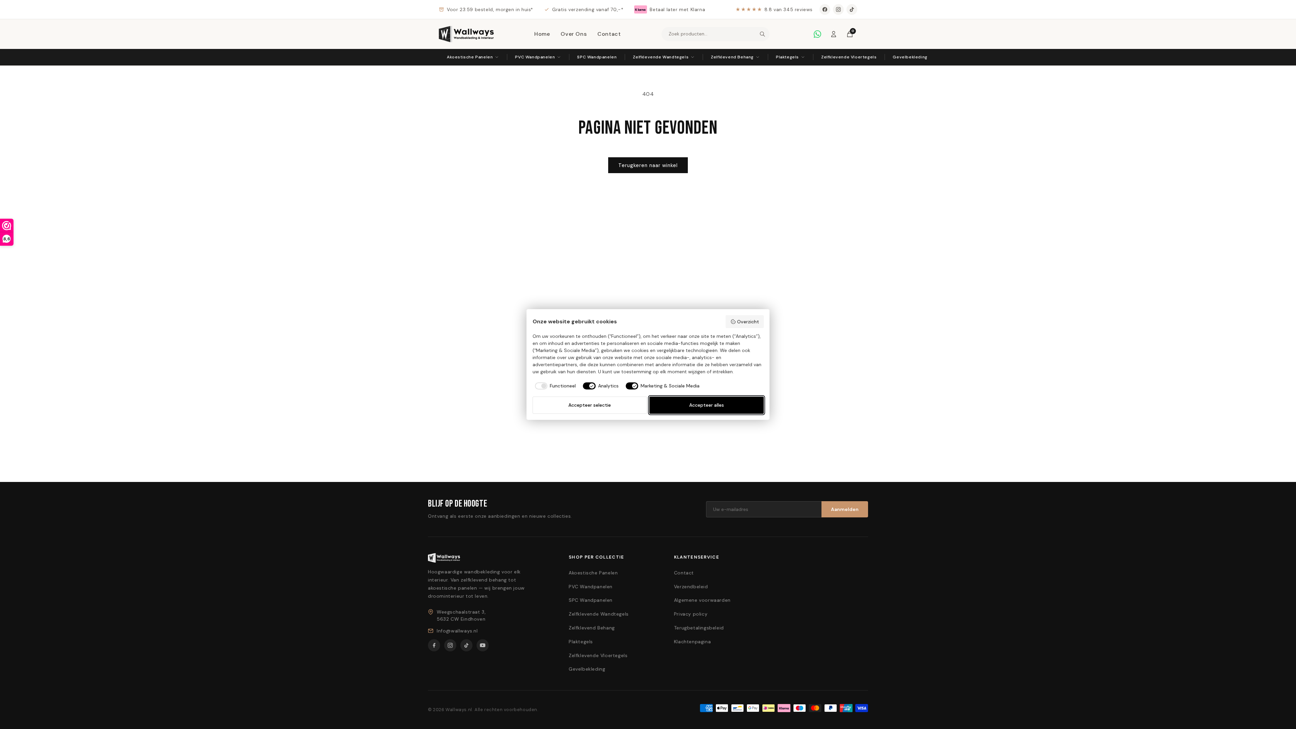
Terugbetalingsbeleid (699, 628)
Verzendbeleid (691, 587)
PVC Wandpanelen (535, 57)
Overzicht (748, 322)
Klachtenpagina (692, 642)
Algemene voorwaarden (702, 600)
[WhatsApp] (817, 34)
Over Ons (574, 33)
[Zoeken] (762, 34)
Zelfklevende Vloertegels (848, 57)
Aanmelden (845, 509)
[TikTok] (851, 9)
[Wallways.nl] (466, 34)
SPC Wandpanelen (597, 57)
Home (542, 33)
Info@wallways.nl (457, 631)
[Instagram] (838, 9)
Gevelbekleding (910, 57)
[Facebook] (824, 9)
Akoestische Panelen (470, 57)
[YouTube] (483, 645)
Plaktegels (787, 57)
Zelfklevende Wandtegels (660, 57)
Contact (609, 33)
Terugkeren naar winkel (648, 165)
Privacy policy (690, 614)
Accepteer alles (706, 405)
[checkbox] (554, 386)
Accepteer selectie (589, 405)
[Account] (833, 34)
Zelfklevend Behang (732, 57)
